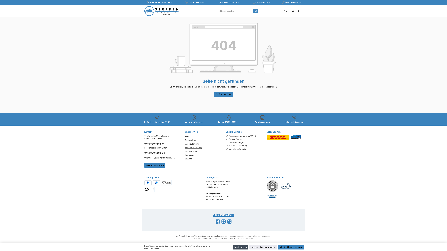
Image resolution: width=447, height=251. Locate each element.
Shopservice (191, 132)
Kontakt (188, 159)
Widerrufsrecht (191, 144)
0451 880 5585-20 (154, 152)
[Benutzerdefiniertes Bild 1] (278, 137)
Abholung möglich (262, 2)
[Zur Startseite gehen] (163, 11)
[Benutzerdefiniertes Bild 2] (296, 137)
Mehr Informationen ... (152, 248)
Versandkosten (217, 236)
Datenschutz (190, 140)
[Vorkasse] (149, 189)
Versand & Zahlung (193, 147)
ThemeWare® (247, 238)
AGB (187, 136)
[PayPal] (148, 182)
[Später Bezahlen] (156, 182)
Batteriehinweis (191, 151)
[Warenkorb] (300, 11)
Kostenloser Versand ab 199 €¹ (160, 2)
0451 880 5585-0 (154, 143)
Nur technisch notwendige (263, 247)
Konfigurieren (240, 247)
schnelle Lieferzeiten (196, 2)
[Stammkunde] (166, 182)
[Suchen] (255, 11)
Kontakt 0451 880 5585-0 (230, 2)
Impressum (190, 155)
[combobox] (226, 11)
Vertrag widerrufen (155, 165)
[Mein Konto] (293, 11)
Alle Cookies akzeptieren (290, 247)
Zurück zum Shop (223, 94)
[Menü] (279, 11)
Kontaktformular (167, 158)
